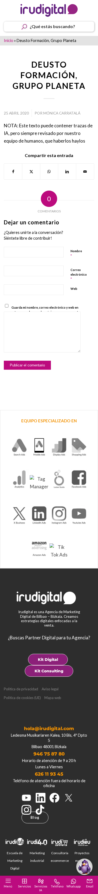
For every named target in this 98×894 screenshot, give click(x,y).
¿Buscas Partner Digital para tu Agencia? (49, 637)
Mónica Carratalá (61, 113)
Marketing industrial (37, 857)
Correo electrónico (79, 274)
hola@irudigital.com (49, 728)
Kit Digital (48, 659)
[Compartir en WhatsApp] (49, 171)
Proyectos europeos (82, 857)
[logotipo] (49, 10)
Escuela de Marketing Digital (15, 860)
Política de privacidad (21, 689)
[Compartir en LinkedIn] (67, 171)
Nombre (76, 253)
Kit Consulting (49, 671)
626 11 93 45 (49, 774)
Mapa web (52, 698)
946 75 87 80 (49, 754)
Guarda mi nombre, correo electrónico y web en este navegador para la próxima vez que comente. (45, 310)
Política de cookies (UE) (22, 698)
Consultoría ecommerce (60, 857)
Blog (34, 817)
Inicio (8, 40)
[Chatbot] (84, 867)
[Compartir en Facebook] (13, 171)
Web (74, 288)
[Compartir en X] (31, 171)
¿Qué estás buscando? (52, 26)
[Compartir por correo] (85, 171)
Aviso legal (50, 689)
